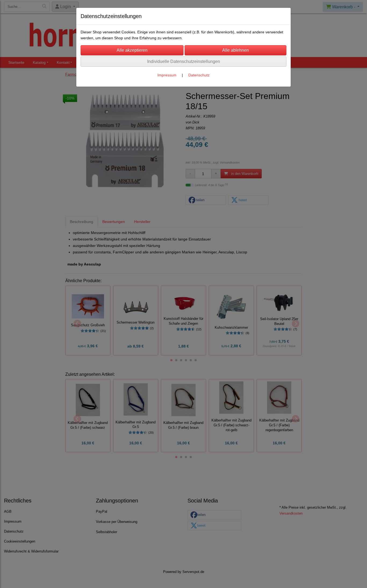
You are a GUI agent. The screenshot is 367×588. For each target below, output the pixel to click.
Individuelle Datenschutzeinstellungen (183, 61)
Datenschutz (199, 75)
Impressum (167, 75)
